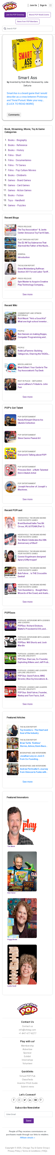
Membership (27, 1046)
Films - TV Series (17, 165)
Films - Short (14, 155)
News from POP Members (27, 22)
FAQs (44, 1151)
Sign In (43, 5)
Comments (14, 114)
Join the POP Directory (15, 15)
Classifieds (27, 1079)
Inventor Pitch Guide (27, 1083)
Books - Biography (17, 140)
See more (28, 294)
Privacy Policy (14, 1151)
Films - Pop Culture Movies (22, 170)
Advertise (27, 1049)
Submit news (27, 1086)
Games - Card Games (19, 185)
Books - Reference (17, 145)
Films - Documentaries (19, 160)
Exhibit (27, 1056)
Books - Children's (17, 175)
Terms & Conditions (31, 1151)
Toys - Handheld (16, 200)
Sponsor (27, 1053)
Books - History (16, 150)
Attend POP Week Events (39, 15)
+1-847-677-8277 (27, 1033)
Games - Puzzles (17, 205)
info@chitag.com (27, 1030)
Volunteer (27, 1063)
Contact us (27, 1026)
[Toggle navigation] (50, 5)
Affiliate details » (27, 1137)
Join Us (33, 5)
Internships (27, 1060)
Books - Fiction (15, 195)
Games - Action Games (19, 190)
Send (28, 1120)
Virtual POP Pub (27, 1076)
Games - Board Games (19, 180)
